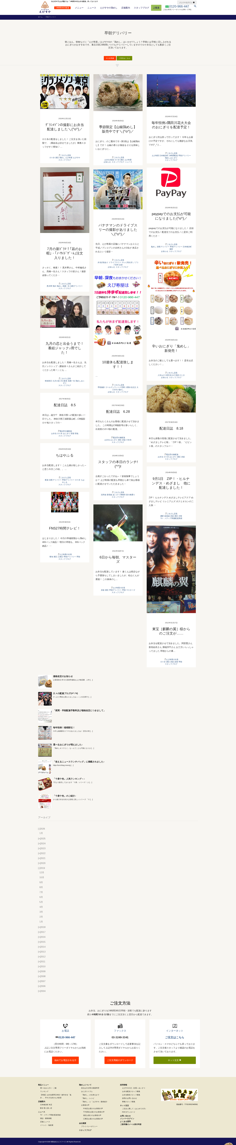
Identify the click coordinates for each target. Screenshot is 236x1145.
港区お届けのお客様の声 (92, 1115)
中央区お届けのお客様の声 (93, 1108)
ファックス (120, 1030)
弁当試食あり (103, 262)
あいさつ (116, 495)
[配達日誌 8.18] (171, 399)
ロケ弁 (52, 158)
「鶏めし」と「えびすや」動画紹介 (94, 1102)
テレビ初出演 (127, 262)
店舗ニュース (45, 1122)
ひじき (182, 375)
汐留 (180, 516)
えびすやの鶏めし (108, 8)
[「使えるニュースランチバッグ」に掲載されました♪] (45, 767)
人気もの (161, 375)
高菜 (177, 375)
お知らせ (107, 162)
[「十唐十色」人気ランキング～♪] (45, 784)
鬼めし (153, 247)
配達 (112, 160)
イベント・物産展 (46, 1125)
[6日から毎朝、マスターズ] (118, 522)
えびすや (76, 158)
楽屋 (176, 662)
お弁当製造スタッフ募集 (131, 1095)
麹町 (162, 516)
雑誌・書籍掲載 (46, 1118)
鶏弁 (54, 286)
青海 (51, 557)
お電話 (65, 1030)
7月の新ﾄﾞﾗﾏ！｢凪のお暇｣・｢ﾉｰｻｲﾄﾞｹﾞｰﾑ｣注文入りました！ (64, 253)
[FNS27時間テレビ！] (64, 502)
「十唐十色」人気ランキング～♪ (69, 779)
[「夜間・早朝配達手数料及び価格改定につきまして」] (45, 716)
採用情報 (123, 1085)
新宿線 (109, 495)
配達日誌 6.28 (118, 411)
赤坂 (183, 457)
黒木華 (49, 286)
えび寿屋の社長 (65, 554)
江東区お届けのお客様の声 (93, 1119)
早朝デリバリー (184, 156)
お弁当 (107, 160)
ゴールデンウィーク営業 (115, 387)
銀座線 (167, 516)
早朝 (78, 557)
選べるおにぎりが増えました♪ (68, 744)
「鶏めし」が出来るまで (90, 1095)
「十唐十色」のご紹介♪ (64, 796)
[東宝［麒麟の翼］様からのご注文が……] (171, 569)
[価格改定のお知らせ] (45, 682)
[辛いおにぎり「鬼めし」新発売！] (171, 294)
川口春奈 (63, 381)
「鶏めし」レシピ (87, 1098)
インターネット (174, 1030)
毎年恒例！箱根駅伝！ (64, 727)
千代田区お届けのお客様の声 (93, 1112)
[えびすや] (45, 7)
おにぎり (173, 457)
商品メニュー (43, 1085)
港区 (57, 158)
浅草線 (103, 495)
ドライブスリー (115, 262)
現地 (76, 433)
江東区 (60, 557)
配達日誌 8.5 (65, 405)
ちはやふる (65, 455)
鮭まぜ (172, 375)
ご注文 (156, 8)
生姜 (167, 375)
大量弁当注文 (130, 387)
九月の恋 (56, 381)
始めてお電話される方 (65, 1060)
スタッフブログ (141, 8)
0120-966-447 (66, 1037)
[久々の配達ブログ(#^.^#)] (45, 699)
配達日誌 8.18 (171, 428)
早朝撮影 (101, 387)
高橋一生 (66, 286)
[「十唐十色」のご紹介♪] (45, 801)
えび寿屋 (68, 158)
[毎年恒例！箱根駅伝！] (45, 733)
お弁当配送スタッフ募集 (131, 1091)
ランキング (44, 1091)
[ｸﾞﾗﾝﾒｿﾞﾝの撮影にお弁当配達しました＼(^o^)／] (64, 91)
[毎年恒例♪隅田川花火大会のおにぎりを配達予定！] (171, 90)
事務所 (123, 495)
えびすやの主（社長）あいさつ (133, 1088)
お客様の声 (85, 1105)
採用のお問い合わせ (129, 1098)
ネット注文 (173, 1060)
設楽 (121, 265)
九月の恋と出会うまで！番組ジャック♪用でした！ (65, 348)
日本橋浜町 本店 (46, 1105)
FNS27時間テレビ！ (64, 528)
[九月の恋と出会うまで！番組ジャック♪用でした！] (64, 312)
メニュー (79, 8)
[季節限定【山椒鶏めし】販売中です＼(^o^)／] (118, 92)
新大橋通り (130, 495)
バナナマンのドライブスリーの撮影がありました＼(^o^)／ (118, 229)
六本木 (129, 440)
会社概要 (82, 1123)
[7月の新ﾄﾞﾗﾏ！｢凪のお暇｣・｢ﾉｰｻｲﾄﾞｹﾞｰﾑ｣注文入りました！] (64, 200)
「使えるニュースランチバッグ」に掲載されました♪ (78, 762)
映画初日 (48, 381)
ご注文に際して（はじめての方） (134, 1109)
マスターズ (130, 590)
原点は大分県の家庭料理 (90, 1088)
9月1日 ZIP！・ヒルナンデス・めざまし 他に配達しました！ (171, 483)
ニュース (91, 8)
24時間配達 (173, 156)
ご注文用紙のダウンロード (120, 1060)
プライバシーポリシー (89, 1126)
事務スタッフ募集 (128, 1102)
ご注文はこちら (124, 58)
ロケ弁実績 (110, 58)
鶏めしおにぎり (171, 158)
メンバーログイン (185, 3)
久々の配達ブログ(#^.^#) (65, 693)
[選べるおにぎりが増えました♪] (45, 750)
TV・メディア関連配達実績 (171, 518)
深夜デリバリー (76, 286)
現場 (72, 433)
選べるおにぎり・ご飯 (48, 1088)
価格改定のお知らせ (63, 676)
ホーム (40, 17)
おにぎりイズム (87, 1091)
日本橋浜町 (163, 156)
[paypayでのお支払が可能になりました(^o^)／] (171, 183)
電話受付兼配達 (172, 454)
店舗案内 (125, 8)
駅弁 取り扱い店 (46, 1108)
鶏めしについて (85, 1085)
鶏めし (62, 158)
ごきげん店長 (65, 155)
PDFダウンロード (128, 1112)
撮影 (171, 249)
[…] (91, 680)
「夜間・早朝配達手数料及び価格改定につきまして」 (79, 710)
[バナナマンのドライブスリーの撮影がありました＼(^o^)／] (118, 189)
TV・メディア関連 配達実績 (50, 1115)
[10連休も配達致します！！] (118, 310)
